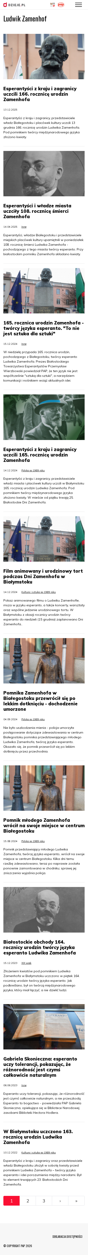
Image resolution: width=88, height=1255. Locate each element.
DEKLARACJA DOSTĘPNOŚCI (67, 1236)
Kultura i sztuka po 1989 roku (38, 592)
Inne (23, 226)
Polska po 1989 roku (33, 470)
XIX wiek (26, 963)
